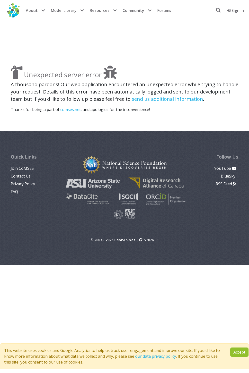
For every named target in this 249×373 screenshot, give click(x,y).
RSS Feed (224, 183)
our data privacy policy (155, 356)
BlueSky (228, 176)
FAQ (14, 191)
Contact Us (21, 176)
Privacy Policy (23, 183)
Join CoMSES (22, 168)
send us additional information (167, 99)
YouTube (223, 168)
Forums (164, 10)
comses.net (70, 109)
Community (133, 10)
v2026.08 (151, 239)
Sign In (237, 10)
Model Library (64, 10)
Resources (99, 10)
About (32, 10)
